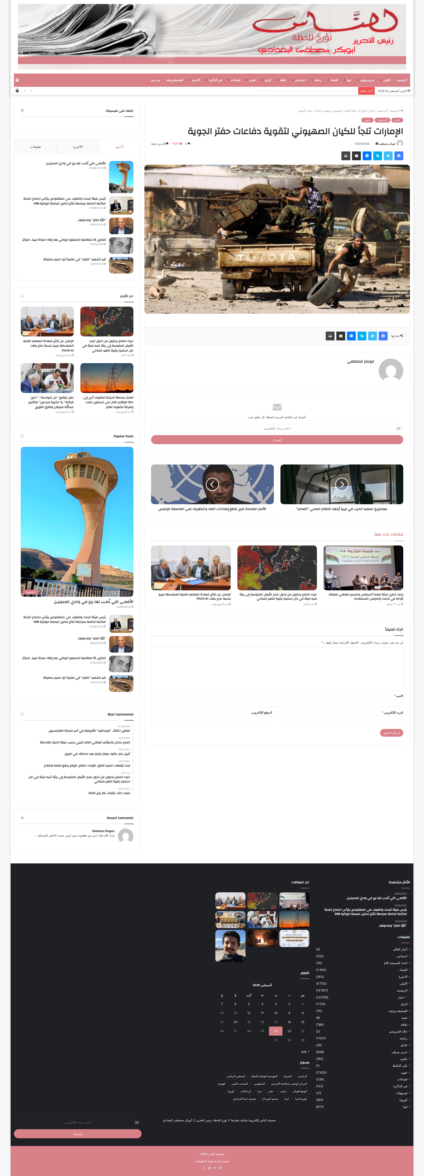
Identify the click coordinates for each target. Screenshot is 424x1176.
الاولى (386, 80)
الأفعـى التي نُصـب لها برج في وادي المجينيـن (76, 163)
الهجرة (221, 1083)
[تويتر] (388, 155)
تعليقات (35, 147)
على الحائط (400, 1065)
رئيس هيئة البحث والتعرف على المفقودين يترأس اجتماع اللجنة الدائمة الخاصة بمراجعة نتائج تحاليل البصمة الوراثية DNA (64, 201)
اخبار (372, 110)
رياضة (317, 80)
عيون (367, 120)
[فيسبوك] (398, 155)
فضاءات (235, 80)
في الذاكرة (215, 80)
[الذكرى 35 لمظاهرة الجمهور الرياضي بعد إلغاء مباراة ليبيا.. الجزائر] (121, 245)
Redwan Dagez (103, 831)
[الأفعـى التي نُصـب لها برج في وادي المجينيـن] (121, 177)
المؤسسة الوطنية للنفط (264, 1076)
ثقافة (283, 80)
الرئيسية (402, 80)
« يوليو (305, 1051)
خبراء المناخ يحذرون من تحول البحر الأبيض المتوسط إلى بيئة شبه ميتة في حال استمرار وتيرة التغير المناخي (278, 597)
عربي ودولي (367, 80)
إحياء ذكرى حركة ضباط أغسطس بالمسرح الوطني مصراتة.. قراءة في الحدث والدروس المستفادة (365, 597)
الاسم (398, 696)
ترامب (283, 1091)
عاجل (403, 1045)
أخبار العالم (400, 949)
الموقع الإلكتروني (262, 712)
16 (289, 1022)
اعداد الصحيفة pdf (395, 963)
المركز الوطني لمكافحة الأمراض (289, 1083)
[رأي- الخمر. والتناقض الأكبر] (230, 946)
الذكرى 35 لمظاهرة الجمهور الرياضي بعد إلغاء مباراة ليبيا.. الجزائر (64, 240)
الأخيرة (78, 147)
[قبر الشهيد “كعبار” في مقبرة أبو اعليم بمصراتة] (121, 265)
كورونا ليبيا (301, 1098)
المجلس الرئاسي (235, 1076)
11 (262, 1013)
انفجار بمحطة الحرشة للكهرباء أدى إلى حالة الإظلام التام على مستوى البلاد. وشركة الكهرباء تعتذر (297, 90)
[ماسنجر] (367, 155)
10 (275, 1013)
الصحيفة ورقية (174, 80)
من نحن (155, 80)
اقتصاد (334, 80)
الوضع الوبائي (300, 1091)
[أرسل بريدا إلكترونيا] (377, 143)
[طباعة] (345, 155)
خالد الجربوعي (398, 1031)
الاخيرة (196, 80)
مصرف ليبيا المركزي (244, 1098)
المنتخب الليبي (239, 1083)
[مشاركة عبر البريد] (356, 155)
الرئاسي (302, 1076)
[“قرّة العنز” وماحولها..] (121, 226)
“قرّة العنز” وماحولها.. (91, 220)
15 (302, 1022)
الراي (268, 80)
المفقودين (259, 1083)
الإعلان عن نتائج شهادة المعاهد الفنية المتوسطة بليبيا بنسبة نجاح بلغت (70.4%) (194, 597)
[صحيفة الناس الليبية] (212, 37)
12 (248, 1013)
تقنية (404, 1017)
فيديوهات (401, 1093)
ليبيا (349, 80)
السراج (288, 1076)
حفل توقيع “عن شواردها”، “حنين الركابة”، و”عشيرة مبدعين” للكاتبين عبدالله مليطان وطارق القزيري (51, 402)
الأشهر (119, 147)
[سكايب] (377, 155)
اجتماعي (300, 80)
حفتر (270, 1091)
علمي (252, 80)
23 (289, 1031)
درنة (259, 1091)
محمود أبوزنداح (270, 1098)
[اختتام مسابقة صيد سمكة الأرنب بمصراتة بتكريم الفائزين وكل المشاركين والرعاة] (230, 919)
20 (235, 1022)
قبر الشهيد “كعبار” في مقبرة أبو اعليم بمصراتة (74, 259)
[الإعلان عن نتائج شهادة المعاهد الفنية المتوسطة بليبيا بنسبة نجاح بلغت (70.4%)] (191, 568)
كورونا (403, 1100)
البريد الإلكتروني (392, 712)
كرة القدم (246, 1091)
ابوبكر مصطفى (387, 143)
